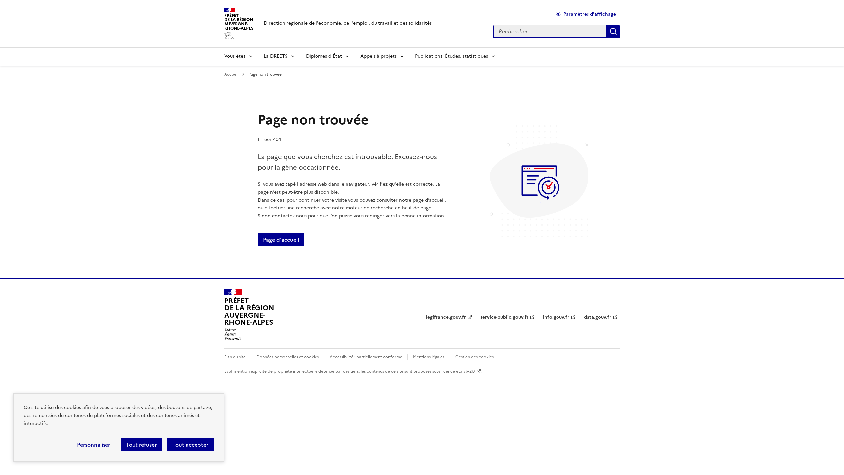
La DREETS (275, 56)
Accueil (231, 74)
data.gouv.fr (597, 317)
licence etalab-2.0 (458, 371)
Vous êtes (234, 56)
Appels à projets (378, 56)
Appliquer (613, 31)
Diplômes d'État (324, 56)
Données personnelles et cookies (287, 357)
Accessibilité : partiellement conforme (366, 357)
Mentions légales (428, 357)
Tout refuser (141, 445)
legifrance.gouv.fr (446, 317)
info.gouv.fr (556, 317)
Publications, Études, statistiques (451, 56)
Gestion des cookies (474, 357)
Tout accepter (190, 445)
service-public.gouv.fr (504, 317)
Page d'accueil (281, 240)
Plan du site (235, 357)
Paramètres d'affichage (589, 14)
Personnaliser (93, 445)
